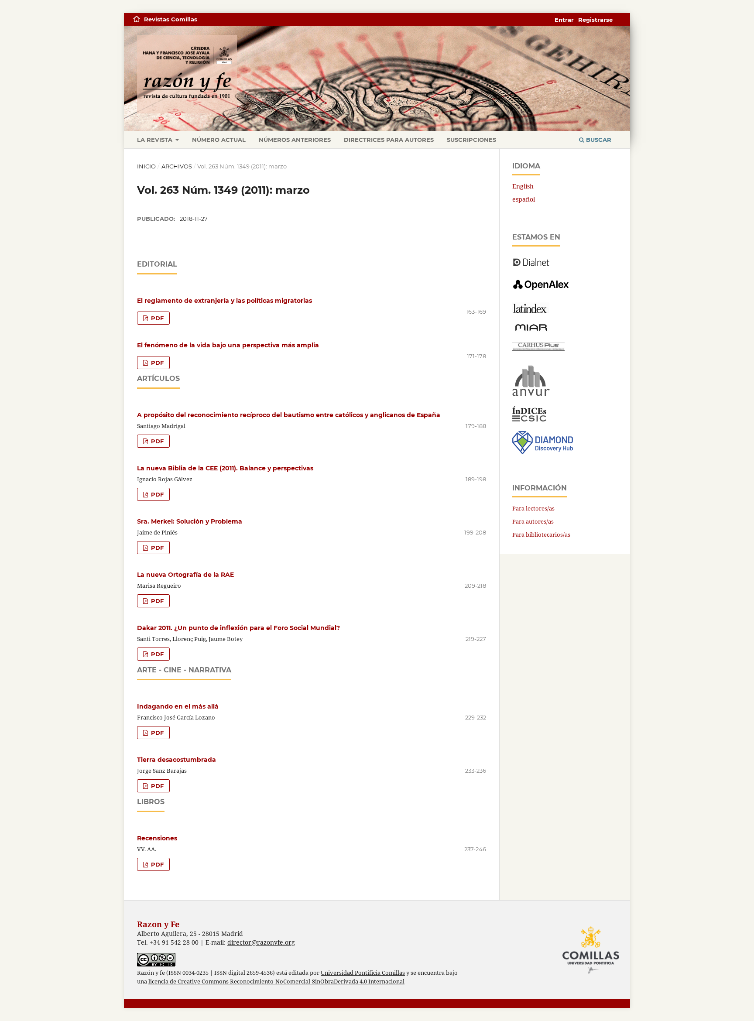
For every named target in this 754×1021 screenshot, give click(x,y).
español (523, 199)
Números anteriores (295, 139)
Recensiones (157, 838)
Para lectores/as (533, 508)
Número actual (219, 139)
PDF (156, 318)
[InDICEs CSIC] (529, 419)
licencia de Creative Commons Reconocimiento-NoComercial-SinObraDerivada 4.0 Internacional (276, 981)
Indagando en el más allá (178, 706)
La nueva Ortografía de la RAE (185, 575)
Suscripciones (471, 139)
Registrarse (595, 19)
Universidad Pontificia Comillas (363, 972)
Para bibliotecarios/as (541, 534)
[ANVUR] (531, 394)
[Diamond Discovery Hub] (542, 452)
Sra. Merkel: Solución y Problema (189, 521)
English (523, 186)
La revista (155, 139)
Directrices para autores (389, 139)
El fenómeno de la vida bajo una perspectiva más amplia (228, 345)
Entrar (564, 19)
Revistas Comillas (170, 19)
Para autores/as (533, 521)
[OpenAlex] (541, 290)
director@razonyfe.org (261, 942)
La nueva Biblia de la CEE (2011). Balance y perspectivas (225, 468)
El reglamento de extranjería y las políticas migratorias (224, 301)
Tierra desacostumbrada (176, 760)
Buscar (597, 139)
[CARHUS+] (538, 348)
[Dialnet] (531, 265)
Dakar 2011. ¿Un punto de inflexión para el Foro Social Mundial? (238, 628)
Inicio (146, 166)
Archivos (176, 166)
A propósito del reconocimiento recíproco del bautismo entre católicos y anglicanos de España (288, 415)
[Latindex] (530, 311)
